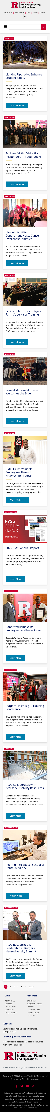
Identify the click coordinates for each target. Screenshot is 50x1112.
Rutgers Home (8, 13)
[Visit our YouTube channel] (27, 1086)
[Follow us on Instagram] (33, 1086)
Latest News (10, 1006)
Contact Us (9, 1009)
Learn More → (17, 105)
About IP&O (10, 1001)
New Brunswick (19, 13)
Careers (30, 1006)
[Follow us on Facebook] (17, 1086)
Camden (42, 13)
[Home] (26, 5)
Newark (35, 13)
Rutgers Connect (34, 1003)
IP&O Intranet (11, 1012)
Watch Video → (17, 500)
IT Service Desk (33, 1009)
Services (8, 1003)
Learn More (15, 579)
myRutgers (31, 1001)
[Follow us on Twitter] (21, 1086)
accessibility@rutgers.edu (11, 1105)
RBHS (28, 13)
